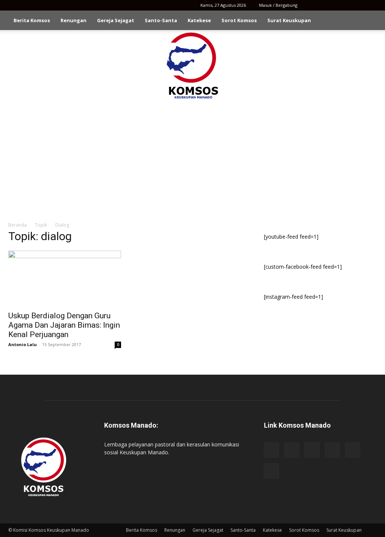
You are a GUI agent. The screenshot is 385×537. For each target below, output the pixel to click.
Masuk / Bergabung (278, 5)
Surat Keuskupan (289, 20)
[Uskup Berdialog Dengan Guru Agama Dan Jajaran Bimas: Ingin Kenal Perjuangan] (64, 278)
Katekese (199, 20)
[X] (358, 5)
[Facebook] (309, 5)
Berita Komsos (32, 20)
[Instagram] (334, 5)
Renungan (73, 20)
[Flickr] (321, 5)
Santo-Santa (161, 20)
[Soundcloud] (346, 5)
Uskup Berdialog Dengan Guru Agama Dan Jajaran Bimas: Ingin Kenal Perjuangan (64, 325)
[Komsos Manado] (192, 65)
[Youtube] (371, 5)
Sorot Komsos (239, 20)
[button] (368, 20)
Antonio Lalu (22, 344)
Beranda (17, 225)
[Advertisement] (192, 157)
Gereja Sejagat (115, 20)
